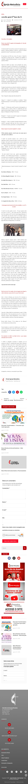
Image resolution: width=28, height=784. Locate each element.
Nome (4, 502)
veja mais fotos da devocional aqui (8, 284)
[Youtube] (18, 558)
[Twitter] (12, 772)
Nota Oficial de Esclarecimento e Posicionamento (13, 471)
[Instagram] (13, 558)
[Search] (25, 548)
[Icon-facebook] (7, 772)
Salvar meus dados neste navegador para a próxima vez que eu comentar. (13, 528)
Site (3, 518)
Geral (2, 14)
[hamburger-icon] (24, 4)
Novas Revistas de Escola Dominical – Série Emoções (12, 448)
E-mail (4, 510)
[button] (9, 392)
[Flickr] (26, 772)
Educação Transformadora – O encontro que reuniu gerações (12, 426)
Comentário (6, 488)
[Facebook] (9, 558)
